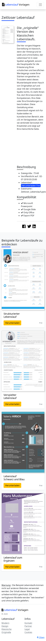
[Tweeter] (29, 226)
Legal (27, 629)
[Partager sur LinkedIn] (34, 226)
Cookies (28, 632)
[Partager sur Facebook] (24, 226)
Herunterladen (12, 322)
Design (5, 626)
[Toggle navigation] (40, 4)
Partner (28, 626)
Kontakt (28, 623)
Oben (41, 637)
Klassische (7, 629)
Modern (5, 623)
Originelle (6, 632)
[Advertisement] (31, 148)
